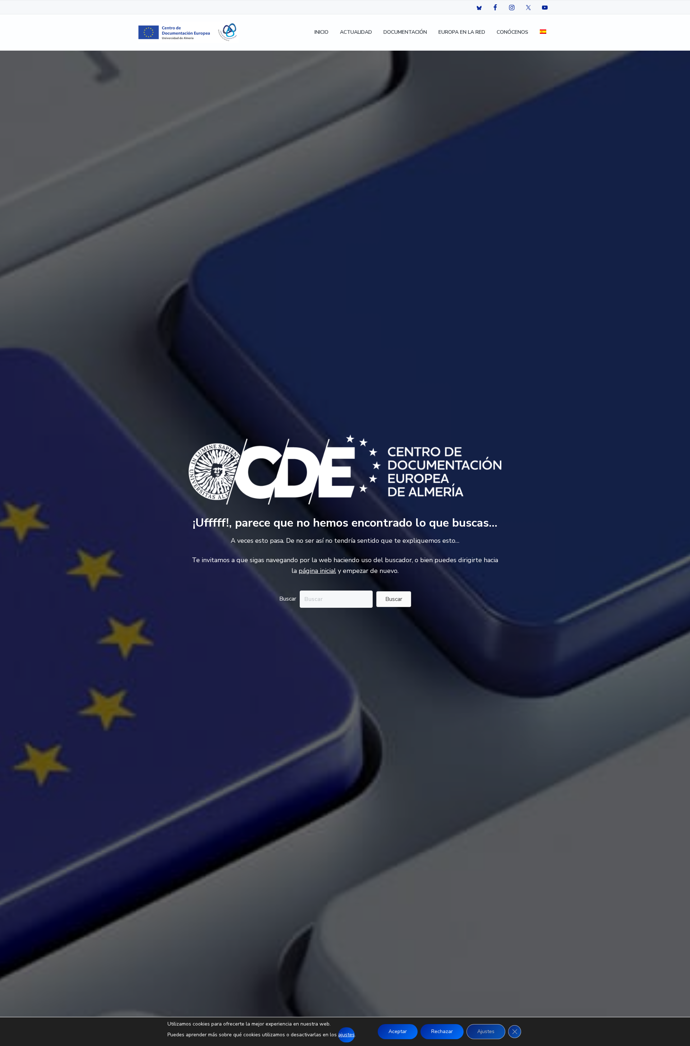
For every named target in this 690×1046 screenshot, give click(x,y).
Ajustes (485, 1031)
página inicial (317, 570)
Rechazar (442, 1031)
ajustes (346, 1034)
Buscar (287, 599)
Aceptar (397, 1031)
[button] (393, 599)
